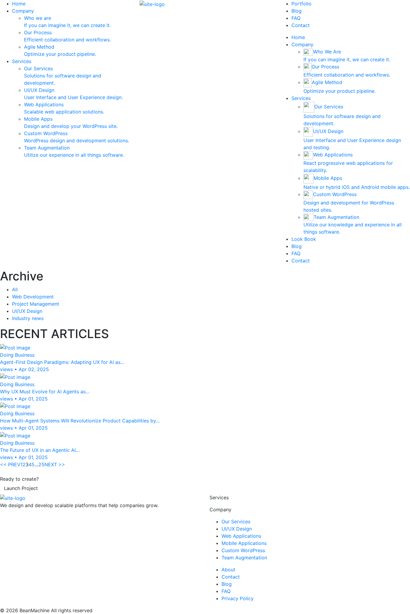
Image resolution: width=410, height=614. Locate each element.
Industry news (28, 318)
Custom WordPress (243, 550)
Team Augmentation (244, 558)
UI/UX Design (27, 311)
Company (23, 11)
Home (19, 4)
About (228, 570)
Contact (300, 25)
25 (41, 464)
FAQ (295, 18)
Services (21, 61)
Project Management (35, 304)
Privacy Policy (238, 598)
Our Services (236, 522)
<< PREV (10, 464)
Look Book (303, 239)
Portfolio (301, 4)
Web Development (33, 297)
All (15, 289)
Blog (296, 11)
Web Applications (241, 536)
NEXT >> (54, 464)
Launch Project (21, 488)
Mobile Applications (244, 543)
